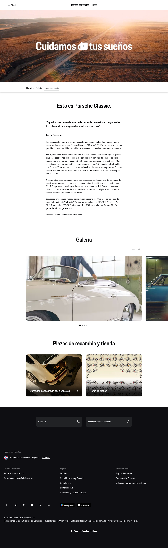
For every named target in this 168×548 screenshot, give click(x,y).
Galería (39, 88)
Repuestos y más (51, 88)
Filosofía (30, 88)
